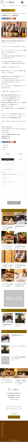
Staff (2, 429)
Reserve (2, 436)
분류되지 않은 (5, 10)
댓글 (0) (7, 159)
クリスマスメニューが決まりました (18, 346)
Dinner (2, 426)
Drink (2, 427)
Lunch (2, 424)
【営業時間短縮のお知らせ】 (17, 335)
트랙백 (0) (20, 159)
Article (2, 432)
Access (2, 431)
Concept (2, 423)
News (2, 434)
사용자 (7, 145)
